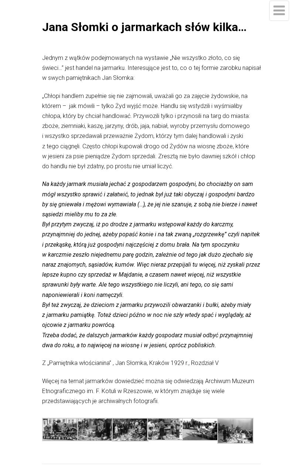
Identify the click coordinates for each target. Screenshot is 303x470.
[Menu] (279, 10)
